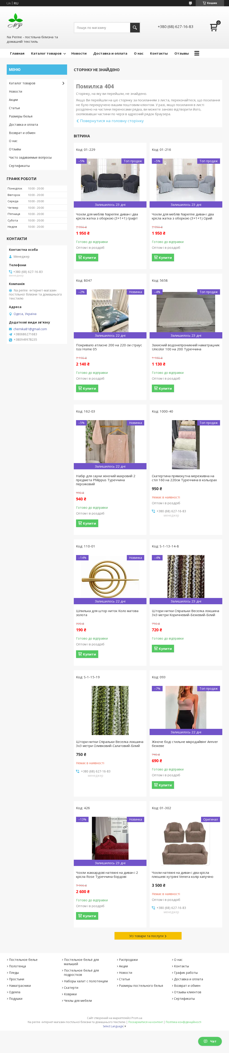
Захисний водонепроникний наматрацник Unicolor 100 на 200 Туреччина (186, 347)
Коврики (70, 994)
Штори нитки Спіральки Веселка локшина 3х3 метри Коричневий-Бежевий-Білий (185, 613)
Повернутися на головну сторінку (112, 120)
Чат (213, 1041)
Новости (79, 53)
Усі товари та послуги (146, 936)
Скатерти (71, 987)
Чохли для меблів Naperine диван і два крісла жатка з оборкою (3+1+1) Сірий (183, 216)
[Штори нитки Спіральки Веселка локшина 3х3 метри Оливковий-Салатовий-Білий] (110, 710)
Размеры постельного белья (141, 985)
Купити (89, 257)
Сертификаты (19, 166)
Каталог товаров (46, 53)
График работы (186, 972)
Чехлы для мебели (78, 1000)
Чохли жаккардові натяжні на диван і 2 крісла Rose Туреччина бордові (107, 874)
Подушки (15, 998)
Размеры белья (20, 116)
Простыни (16, 979)
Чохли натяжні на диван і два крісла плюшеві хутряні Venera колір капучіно (182, 874)
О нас (138, 53)
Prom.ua (136, 1018)
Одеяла (14, 992)
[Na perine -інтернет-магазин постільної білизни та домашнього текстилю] (15, 20)
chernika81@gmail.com (30, 329)
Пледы (14, 972)
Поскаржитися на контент (145, 1022)
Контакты (159, 53)
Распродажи (128, 959)
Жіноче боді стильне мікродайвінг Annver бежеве (185, 744)
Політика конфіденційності (183, 1022)
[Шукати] (135, 27)
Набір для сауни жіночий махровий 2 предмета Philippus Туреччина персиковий (105, 480)
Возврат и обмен (22, 133)
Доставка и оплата (110, 53)
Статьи (14, 108)
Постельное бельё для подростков (81, 972)
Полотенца (17, 966)
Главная (17, 53)
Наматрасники (20, 985)
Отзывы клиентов (187, 992)
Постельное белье (23, 959)
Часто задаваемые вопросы (30, 157)
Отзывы (181, 53)
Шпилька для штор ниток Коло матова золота (107, 613)
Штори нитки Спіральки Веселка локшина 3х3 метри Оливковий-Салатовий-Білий (109, 744)
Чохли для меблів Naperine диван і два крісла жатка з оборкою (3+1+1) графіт (107, 216)
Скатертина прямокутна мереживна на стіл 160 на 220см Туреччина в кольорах (184, 478)
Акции (13, 100)
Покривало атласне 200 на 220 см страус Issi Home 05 (109, 347)
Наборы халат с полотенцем (86, 981)
